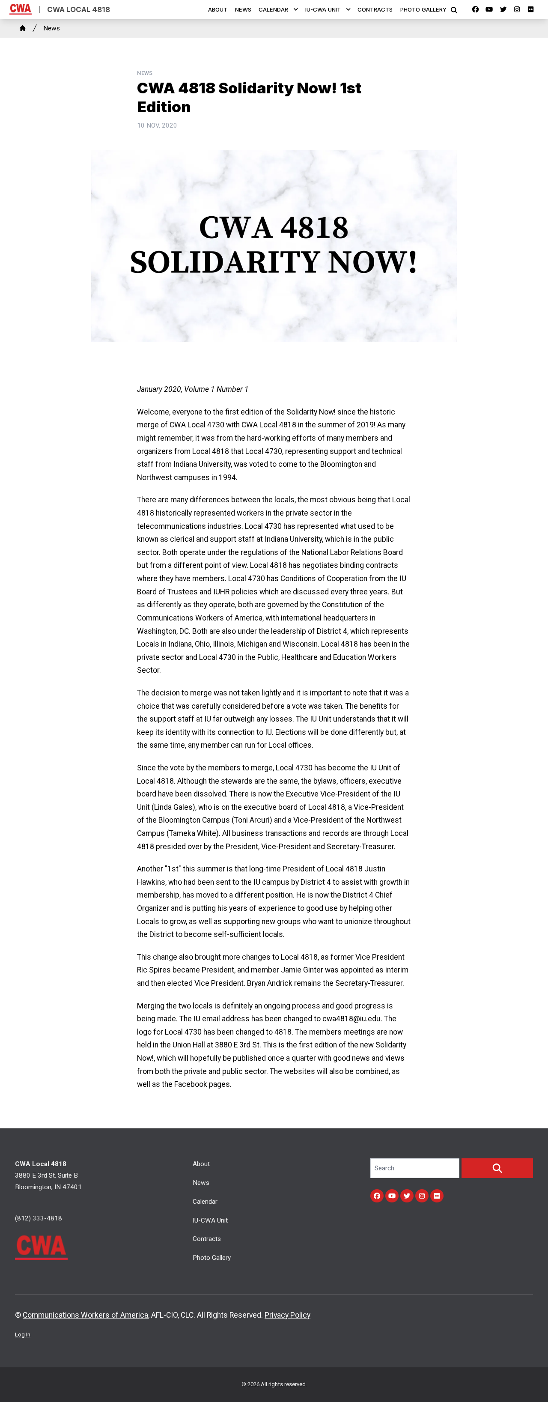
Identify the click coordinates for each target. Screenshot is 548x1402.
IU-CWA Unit (323, 9)
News (243, 9)
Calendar (273, 9)
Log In (22, 1334)
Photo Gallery (423, 9)
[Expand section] (296, 9)
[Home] (23, 28)
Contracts (375, 9)
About (217, 9)
